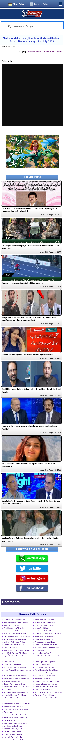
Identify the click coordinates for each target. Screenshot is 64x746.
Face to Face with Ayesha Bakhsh (48, 634)
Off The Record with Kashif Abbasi (17, 636)
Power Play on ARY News (44, 625)
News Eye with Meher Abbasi (15, 676)
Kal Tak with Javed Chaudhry (15, 667)
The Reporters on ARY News (15, 639)
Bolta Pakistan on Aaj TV (13, 734)
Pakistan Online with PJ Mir (14, 740)
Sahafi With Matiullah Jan (44, 639)
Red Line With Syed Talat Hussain (47, 631)
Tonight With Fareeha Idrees (14, 684)
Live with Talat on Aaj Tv (13, 737)
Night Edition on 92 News (44, 636)
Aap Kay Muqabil (10, 720)
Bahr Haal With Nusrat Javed (15, 715)
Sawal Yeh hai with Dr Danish (46, 687)
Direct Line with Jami (42, 664)
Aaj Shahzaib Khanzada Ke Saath (47, 647)
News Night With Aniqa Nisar (45, 662)
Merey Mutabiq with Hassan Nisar (16, 650)
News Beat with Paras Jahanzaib (16, 678)
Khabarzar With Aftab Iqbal (45, 622)
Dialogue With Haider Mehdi (14, 642)
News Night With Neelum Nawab (16, 709)
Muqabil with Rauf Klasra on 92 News (15, 723)
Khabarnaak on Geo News (45, 642)
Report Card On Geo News (45, 676)
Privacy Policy (18, 4)
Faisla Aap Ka (9, 662)
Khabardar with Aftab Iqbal (44, 620)
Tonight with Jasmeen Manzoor (46, 684)
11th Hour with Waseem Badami (16, 692)
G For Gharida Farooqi (43, 673)
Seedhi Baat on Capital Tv (13, 706)
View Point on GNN (11, 647)
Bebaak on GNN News (12, 731)
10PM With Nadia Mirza (43, 689)
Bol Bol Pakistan (41, 650)
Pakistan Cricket (10, 673)
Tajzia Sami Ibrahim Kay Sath (46, 645)
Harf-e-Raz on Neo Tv (43, 653)
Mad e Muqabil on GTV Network (16, 622)
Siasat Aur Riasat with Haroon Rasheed (15, 634)
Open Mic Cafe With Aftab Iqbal (15, 656)
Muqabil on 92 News (11, 625)
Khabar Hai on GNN (11, 631)
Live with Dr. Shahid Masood (14, 620)
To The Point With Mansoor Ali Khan (48, 656)
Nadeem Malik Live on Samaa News (45, 51)
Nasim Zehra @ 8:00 (42, 678)
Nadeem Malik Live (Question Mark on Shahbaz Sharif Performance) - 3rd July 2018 (32, 40)
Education (7, 689)
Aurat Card (8, 712)
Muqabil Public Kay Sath (13, 729)
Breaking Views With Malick (14, 628)
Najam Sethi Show (41, 628)
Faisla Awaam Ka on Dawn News (47, 698)
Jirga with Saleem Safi (12, 681)
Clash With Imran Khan (12, 664)
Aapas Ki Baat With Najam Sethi (47, 681)
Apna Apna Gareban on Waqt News (17, 704)
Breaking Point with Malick (13, 726)
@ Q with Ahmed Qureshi (44, 667)
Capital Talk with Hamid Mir (14, 645)
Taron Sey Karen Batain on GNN (16, 718)
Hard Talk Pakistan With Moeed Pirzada (15, 653)
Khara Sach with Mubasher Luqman (17, 670)
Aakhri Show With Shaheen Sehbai (17, 687)
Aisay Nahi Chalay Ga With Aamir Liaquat (47, 670)
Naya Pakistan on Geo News (15, 695)
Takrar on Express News (44, 695)
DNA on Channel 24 (11, 698)
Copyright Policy (41, 4)
